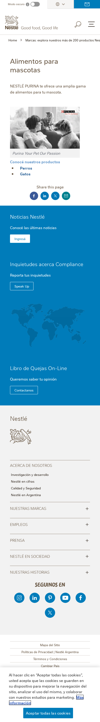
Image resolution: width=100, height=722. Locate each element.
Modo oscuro (16, 4)
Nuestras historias (49, 571)
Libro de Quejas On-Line (38, 367)
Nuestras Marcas (49, 508)
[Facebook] (81, 598)
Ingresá (20, 239)
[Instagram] (19, 598)
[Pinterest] (50, 598)
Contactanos (23, 390)
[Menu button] (91, 24)
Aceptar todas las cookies (48, 712)
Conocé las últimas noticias (33, 227)
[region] (50, 694)
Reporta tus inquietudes (30, 274)
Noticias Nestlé (27, 216)
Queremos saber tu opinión (33, 378)
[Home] (32, 23)
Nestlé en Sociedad (49, 555)
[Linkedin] (35, 598)
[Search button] (81, 23)
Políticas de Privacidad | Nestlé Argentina (50, 652)
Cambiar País (50, 666)
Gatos (25, 173)
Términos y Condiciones (50, 659)
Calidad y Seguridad (26, 488)
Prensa (49, 539)
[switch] (35, 4)
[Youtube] (65, 598)
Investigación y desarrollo (30, 474)
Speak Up (21, 286)
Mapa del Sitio (50, 645)
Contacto (87, 4)
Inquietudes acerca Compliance (46, 264)
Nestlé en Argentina (26, 495)
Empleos (49, 524)
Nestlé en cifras (22, 481)
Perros (26, 167)
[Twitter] (50, 613)
